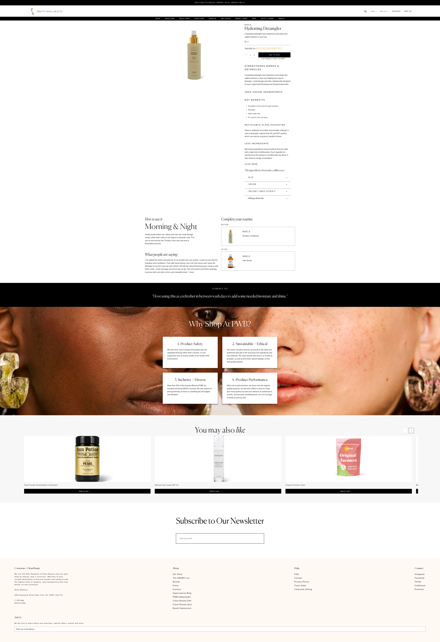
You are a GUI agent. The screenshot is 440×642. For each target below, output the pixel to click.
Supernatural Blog (182, 593)
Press (176, 586)
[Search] (365, 11)
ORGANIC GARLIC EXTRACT (262, 191)
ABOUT (282, 18)
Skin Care (170, 19)
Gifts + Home (267, 19)
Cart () (408, 11)
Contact (298, 578)
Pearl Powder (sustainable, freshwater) (41, 485)
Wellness (226, 19)
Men (254, 19)
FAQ (296, 574)
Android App (20, 603)
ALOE (250, 177)
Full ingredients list (256, 198)
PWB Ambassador (182, 597)
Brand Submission (182, 608)
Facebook (420, 578)
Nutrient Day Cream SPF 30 (167, 485)
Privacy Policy (301, 582)
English (383, 11)
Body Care (184, 19)
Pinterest (419, 589)
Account (396, 11)
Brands (176, 582)
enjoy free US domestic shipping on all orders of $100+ (220, 2)
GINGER (252, 184)
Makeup (212, 19)
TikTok (418, 582)
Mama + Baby (241, 19)
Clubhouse (420, 586)
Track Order (300, 586)
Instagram (420, 574)
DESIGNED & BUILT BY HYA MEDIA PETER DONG (36, 639)
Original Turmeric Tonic (295, 485)
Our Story (178, 574)
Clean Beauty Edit (182, 601)
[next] (411, 430)
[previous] (404, 430)
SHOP (157, 19)
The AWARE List (181, 578)
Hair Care (199, 19)
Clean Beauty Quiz (182, 604)
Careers (177, 589)
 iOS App (19, 600)
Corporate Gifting (303, 589)
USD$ (372, 11)
